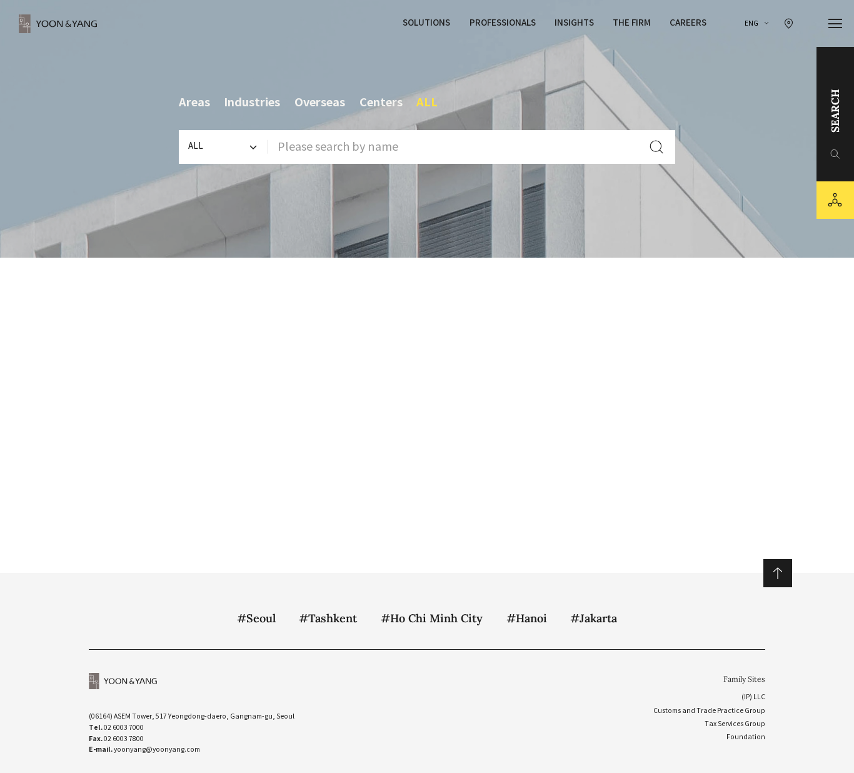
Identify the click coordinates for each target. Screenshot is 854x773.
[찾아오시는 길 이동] (788, 23)
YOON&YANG (58, 23)
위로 (777, 573)
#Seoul (256, 618)
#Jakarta (593, 618)
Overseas (319, 102)
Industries (252, 102)
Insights (574, 23)
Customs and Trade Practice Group (709, 711)
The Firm (632, 23)
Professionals (503, 23)
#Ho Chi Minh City (432, 618)
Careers (688, 23)
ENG (751, 23)
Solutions (426, 23)
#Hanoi (526, 618)
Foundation (745, 737)
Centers (381, 102)
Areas (194, 102)
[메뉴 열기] (835, 24)
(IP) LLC (753, 697)
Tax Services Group (735, 724)
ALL (427, 102)
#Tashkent (328, 618)
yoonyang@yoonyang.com (157, 749)
